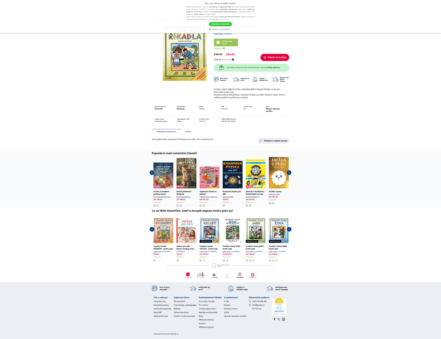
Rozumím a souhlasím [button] (220, 24)
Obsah (188, 131)
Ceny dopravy (159, 301)
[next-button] (289, 172)
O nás (226, 301)
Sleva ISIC (158, 312)
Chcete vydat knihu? (207, 308)
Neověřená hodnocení (166, 131)
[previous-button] (152, 172)
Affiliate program (206, 327)
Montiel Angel (228, 197)
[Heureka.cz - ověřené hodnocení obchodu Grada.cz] (279, 307)
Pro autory (203, 305)
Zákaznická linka (161, 316)
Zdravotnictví (179, 301)
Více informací (224, 19)
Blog (201, 316)
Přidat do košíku (277, 57)
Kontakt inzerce (231, 308)
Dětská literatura (181, 312)
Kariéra (227, 305)
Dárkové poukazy (161, 305)
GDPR (226, 312)
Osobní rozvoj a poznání (184, 316)
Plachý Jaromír (274, 194)
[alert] (220, 16)
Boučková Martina (183, 197)
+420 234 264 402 (259, 301)
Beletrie (177, 308)
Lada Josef (218, 33)
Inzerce (202, 323)
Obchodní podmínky (162, 308)
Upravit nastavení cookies (235, 316)
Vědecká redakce (206, 319)
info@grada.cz (258, 305)
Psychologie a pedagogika (185, 305)
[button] (220, 29)
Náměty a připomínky (208, 312)
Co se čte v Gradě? (207, 301)
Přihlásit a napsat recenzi (275, 140)
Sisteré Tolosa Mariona (208, 197)
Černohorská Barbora (161, 197)
